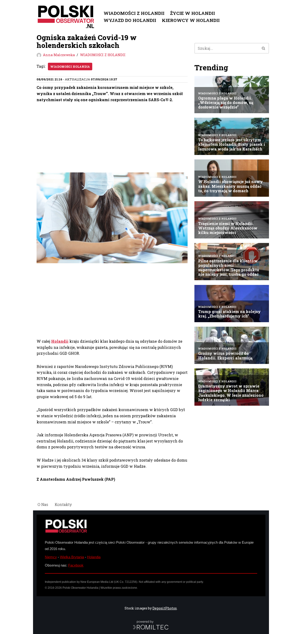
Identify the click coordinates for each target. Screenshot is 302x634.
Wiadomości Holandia (70, 66)
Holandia (94, 557)
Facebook (76, 565)
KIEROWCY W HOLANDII (191, 20)
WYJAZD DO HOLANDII (130, 20)
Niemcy (51, 557)
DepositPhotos (164, 608)
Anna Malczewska (59, 55)
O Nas (43, 504)
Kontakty (63, 504)
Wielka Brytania (72, 557)
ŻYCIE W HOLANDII (192, 13)
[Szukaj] (263, 48)
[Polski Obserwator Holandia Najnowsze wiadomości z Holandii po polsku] (66, 16)
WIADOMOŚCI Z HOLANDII (134, 13)
